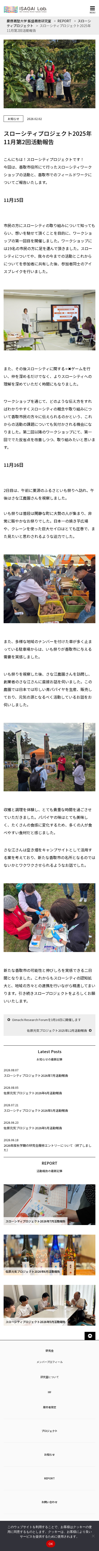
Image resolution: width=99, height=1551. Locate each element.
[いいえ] (93, 1536)
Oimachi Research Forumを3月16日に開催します (46, 1019)
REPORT (49, 1478)
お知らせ (49, 1454)
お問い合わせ (49, 1502)
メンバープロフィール (50, 1362)
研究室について (49, 1377)
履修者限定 (49, 1407)
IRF (49, 1392)
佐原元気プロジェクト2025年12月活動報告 (57, 1030)
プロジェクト (49, 1431)
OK (51, 1544)
